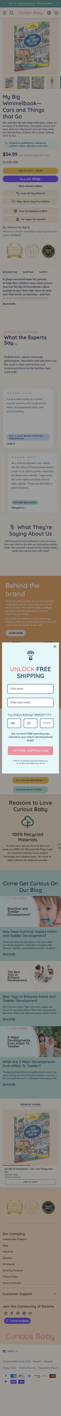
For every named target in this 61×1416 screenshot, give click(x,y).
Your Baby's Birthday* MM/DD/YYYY (29, 714)
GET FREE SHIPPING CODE (31, 750)
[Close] (55, 646)
